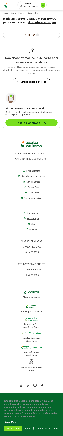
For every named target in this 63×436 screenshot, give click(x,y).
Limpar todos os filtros (33, 81)
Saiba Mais (10, 422)
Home (6, 13)
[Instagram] (21, 386)
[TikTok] (28, 386)
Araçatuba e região (42, 22)
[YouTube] (35, 386)
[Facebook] (42, 386)
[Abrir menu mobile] (58, 5)
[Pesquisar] (43, 5)
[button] (31, 252)
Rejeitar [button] (27, 428)
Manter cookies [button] (13, 428)
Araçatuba (33, 13)
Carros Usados (18, 13)
